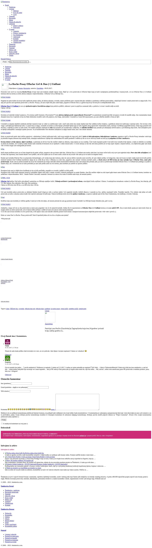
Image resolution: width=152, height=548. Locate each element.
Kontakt (16, 39)
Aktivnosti (16, 37)
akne (7, 309)
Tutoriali (12, 16)
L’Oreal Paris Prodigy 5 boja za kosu (43, 457)
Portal (7, 5)
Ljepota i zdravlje (10, 534)
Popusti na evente (10, 542)
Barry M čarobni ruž (26, 460)
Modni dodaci (9, 521)
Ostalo (11, 55)
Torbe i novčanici (10, 524)
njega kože (64, 309)
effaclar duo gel (30, 309)
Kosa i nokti (13, 52)
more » (53, 409)
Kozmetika (8, 515)
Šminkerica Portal (7, 486)
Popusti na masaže (11, 538)
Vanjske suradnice (19, 40)
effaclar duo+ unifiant (43, 309)
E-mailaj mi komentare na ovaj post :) (15, 424)
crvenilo (21, 309)
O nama (11, 29)
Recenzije (12, 18)
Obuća (7, 519)
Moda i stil (12, 50)
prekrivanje (82, 309)
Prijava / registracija (19, 33)
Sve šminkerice (18, 35)
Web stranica (5, 391)
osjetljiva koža (73, 309)
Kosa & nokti (17, 13)
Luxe (15, 14)
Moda (11, 20)
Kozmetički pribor (11, 526)
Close (47, 311)
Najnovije (8, 513)
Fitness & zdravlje (15, 22)
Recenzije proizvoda (11, 492)
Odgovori (8, 355)
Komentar (4, 409)
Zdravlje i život (14, 53)
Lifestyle (12, 24)
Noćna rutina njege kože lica (34, 453)
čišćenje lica (14, 309)
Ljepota (11, 9)
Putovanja (16, 27)
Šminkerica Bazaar (7, 509)
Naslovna (12, 7)
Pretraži (3, 59)
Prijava (8, 59)
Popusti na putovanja (12, 536)
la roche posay (55, 309)
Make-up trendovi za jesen (32, 468)
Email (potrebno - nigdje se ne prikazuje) (14, 387)
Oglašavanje (17, 42)
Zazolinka (40, 88)
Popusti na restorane (11, 540)
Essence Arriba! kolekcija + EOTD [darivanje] (52, 464)
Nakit (7, 522)
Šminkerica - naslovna (12, 490)
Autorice (16, 31)
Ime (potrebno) (6, 383)
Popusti (3, 530)
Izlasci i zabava (18, 26)
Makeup (16, 11)
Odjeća (7, 517)
